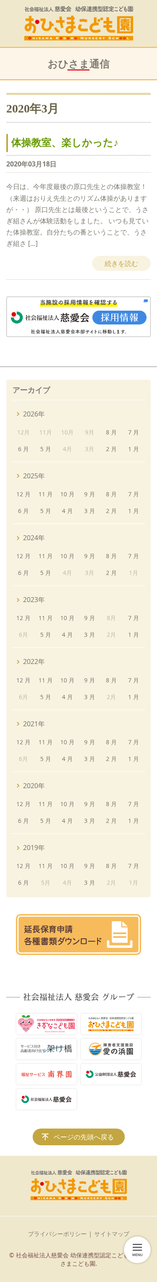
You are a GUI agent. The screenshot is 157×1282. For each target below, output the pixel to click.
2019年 (34, 847)
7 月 (133, 432)
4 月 (67, 511)
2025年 (34, 475)
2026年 (34, 414)
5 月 (45, 449)
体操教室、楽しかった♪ (64, 142)
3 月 (89, 511)
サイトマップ (111, 1234)
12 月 (23, 494)
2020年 (34, 785)
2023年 (34, 599)
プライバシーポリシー (57, 1234)
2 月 (111, 449)
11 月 (46, 494)
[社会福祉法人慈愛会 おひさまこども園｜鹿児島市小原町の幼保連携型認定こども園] (78, 23)
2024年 (34, 537)
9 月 (89, 494)
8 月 (111, 432)
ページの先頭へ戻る (84, 1137)
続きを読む (121, 263)
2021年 (34, 723)
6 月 (23, 449)
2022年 (34, 661)
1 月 (133, 449)
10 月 (67, 494)
